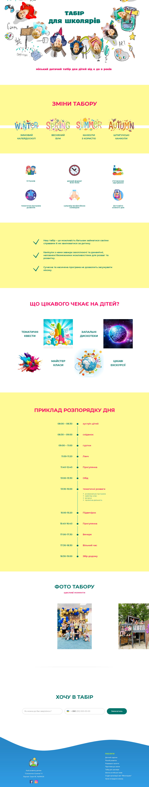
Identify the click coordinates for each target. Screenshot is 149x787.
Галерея (59, 35)
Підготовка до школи (112, 766)
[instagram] (142, 35)
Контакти (112, 35)
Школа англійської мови (113, 773)
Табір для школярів (112, 769)
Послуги (47, 35)
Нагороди (80, 35)
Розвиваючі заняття (112, 763)
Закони (101, 35)
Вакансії (91, 35)
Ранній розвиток (111, 760)
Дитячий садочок (111, 757)
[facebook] (137, 35)
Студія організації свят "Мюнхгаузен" (118, 776)
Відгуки (69, 35)
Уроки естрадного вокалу (114, 779)
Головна (36, 35)
